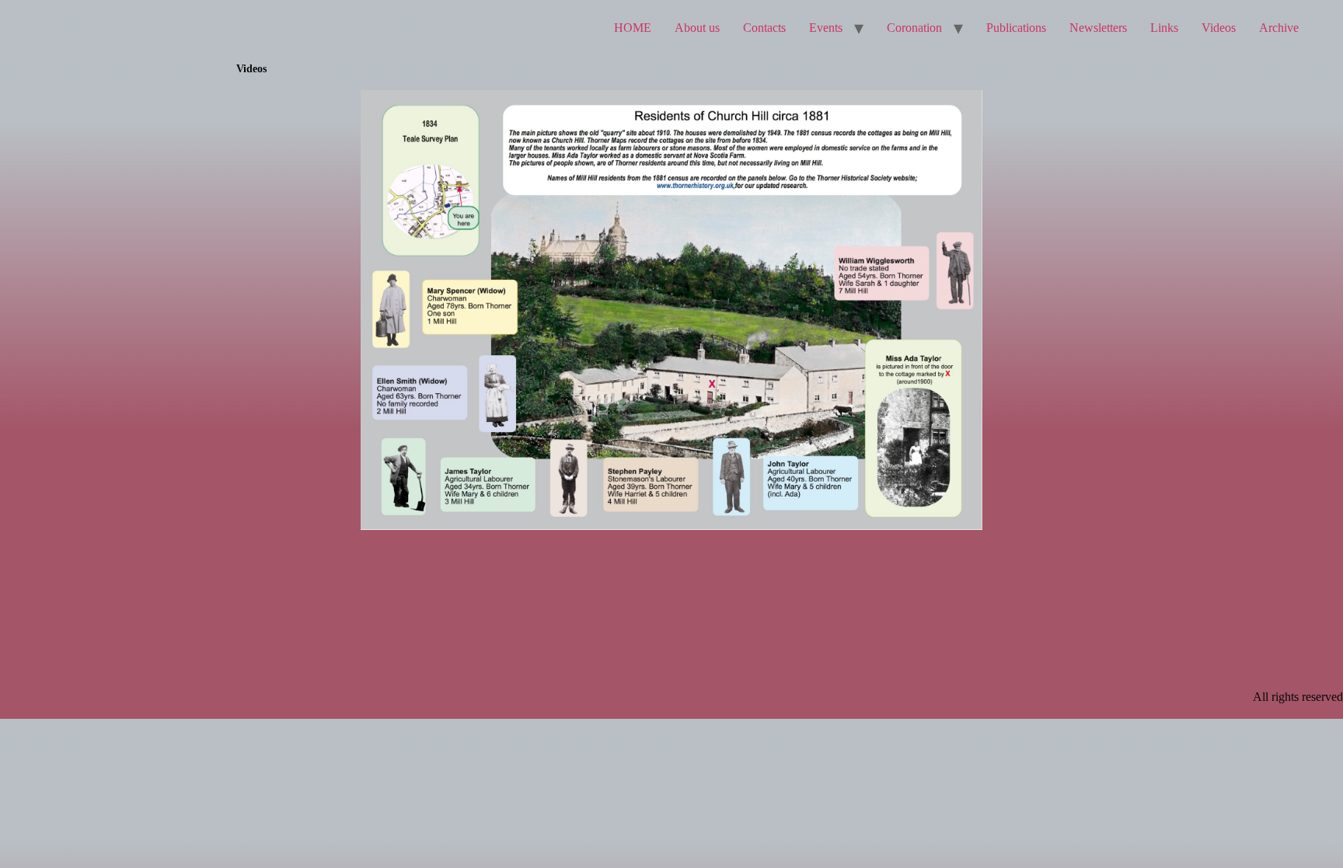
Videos (1219, 27)
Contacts (764, 27)
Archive (1279, 27)
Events (825, 27)
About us (697, 27)
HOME (632, 27)
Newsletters (1098, 27)
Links (1164, 27)
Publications (1016, 27)
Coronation (914, 27)
